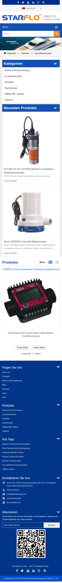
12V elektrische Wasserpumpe (14, 465)
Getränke (9, 82)
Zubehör (25, 53)
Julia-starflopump (14, 498)
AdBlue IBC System (14, 94)
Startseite (11, 53)
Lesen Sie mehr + (11, 181)
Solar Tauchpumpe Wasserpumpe (16, 448)
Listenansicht (56, 262)
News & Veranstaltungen (12, 381)
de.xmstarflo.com (14, 503)
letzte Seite (39, 347)
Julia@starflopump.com (16, 494)
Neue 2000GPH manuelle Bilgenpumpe (25, 241)
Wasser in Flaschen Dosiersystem (16, 444)
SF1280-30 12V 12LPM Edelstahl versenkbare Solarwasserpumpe (29, 171)
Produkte (6, 376)
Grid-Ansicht (50, 262)
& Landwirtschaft (13, 76)
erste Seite (22, 347)
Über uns (6, 372)
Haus (4, 393)
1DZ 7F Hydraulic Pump (38, 566)
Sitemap (5, 389)
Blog (4, 385)
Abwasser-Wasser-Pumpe (13, 452)
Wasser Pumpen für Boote (13, 457)
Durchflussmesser (43, 53)
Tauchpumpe (11, 88)
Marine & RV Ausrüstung (17, 70)
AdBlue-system (8, 469)
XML (4, 397)
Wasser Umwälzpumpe (11, 461)
